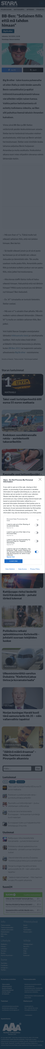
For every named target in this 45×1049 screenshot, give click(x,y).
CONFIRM (14, 561)
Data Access (22, 569)
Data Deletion (10, 569)
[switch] (36, 525)
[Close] (41, 480)
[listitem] (22, 519)
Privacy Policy (35, 569)
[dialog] (22, 524)
